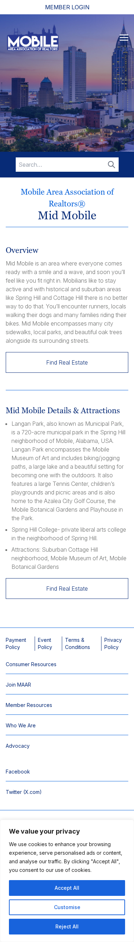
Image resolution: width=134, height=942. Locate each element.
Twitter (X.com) (24, 792)
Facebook (18, 771)
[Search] (111, 164)
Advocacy (18, 746)
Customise (67, 907)
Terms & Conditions (77, 643)
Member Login (67, 7)
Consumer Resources (31, 664)
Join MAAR (18, 685)
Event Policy (45, 643)
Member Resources (29, 705)
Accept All (67, 888)
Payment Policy (16, 643)
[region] (67, 881)
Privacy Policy (113, 643)
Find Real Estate (67, 362)
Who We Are (21, 725)
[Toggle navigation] (124, 37)
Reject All (67, 926)
